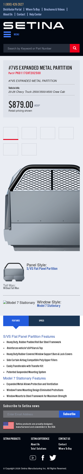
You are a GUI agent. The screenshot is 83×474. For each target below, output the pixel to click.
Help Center (35, 14)
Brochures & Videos (54, 10)
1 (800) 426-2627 (13, 5)
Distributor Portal (12, 10)
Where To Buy (33, 10)
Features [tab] (16, 320)
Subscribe (69, 414)
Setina (24, 468)
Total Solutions (38, 449)
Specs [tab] (41, 320)
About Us (8, 14)
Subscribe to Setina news (21, 406)
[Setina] (33, 25)
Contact (21, 14)
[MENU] (6, 34)
